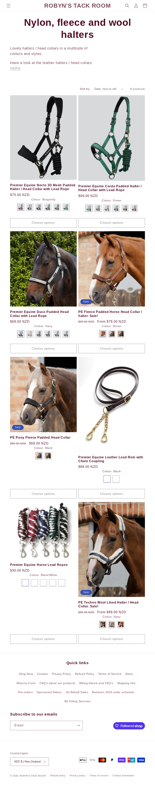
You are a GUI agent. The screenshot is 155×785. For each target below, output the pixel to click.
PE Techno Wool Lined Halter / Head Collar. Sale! (108, 604)
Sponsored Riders (49, 692)
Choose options (43, 222)
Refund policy (58, 775)
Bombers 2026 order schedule (113, 692)
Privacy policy (78, 775)
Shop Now (26, 673)
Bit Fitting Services (78, 701)
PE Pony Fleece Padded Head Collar (40, 437)
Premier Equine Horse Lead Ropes (39, 564)
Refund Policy (84, 673)
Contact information (123, 775)
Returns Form (26, 683)
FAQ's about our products (57, 683)
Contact (42, 673)
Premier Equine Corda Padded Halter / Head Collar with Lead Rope (110, 188)
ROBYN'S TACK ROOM (33, 776)
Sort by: (85, 88)
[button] (8, 5)
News (129, 673)
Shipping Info (126, 683)
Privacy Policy (61, 673)
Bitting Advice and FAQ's (96, 683)
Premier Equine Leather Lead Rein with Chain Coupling (110, 459)
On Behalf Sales (77, 692)
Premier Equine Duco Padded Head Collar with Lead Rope (39, 313)
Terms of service (99, 775)
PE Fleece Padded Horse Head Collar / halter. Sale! (110, 313)
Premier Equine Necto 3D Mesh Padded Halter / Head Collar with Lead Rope (42, 187)
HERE (15, 68)
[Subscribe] (78, 725)
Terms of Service (109, 673)
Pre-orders (25, 692)
